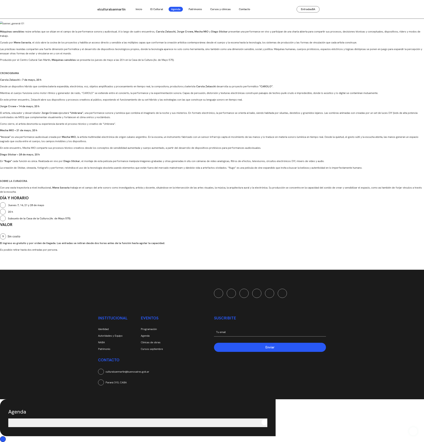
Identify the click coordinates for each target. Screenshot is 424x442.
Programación (149, 329)
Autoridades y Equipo (110, 335)
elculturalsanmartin (111, 9)
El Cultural (156, 9)
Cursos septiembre (152, 349)
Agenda (175, 9)
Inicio (139, 9)
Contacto (244, 9)
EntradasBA (308, 9)
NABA (101, 342)
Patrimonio (195, 9)
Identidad (103, 329)
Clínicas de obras (150, 342)
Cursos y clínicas (220, 9)
